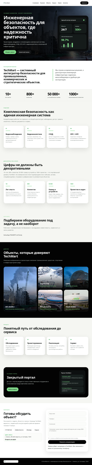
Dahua (5, 235)
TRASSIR (12, 235)
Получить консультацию (67, 442)
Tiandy (20, 235)
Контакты (65, 3)
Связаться (84, 3)
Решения (42, 3)
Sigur (8, 235)
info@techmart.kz (19, 430)
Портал (59, 3)
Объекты (48, 3)
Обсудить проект (9, 52)
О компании (36, 3)
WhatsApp (29, 430)
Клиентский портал (24, 52)
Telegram (37, 430)
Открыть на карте (10, 439)
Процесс (54, 3)
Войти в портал (12, 389)
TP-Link (16, 235)
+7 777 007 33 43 (8, 430)
